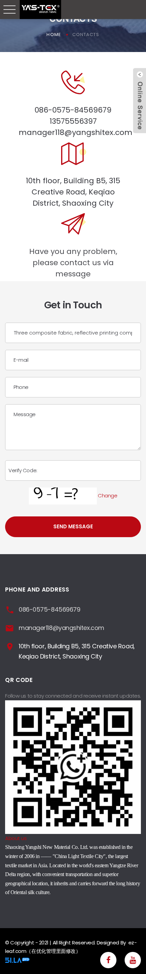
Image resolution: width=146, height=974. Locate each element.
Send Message (73, 526)
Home (54, 34)
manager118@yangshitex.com (75, 132)
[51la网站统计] (17, 959)
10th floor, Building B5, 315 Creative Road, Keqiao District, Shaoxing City (73, 191)
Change (107, 495)
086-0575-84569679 (73, 110)
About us (15, 838)
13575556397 (73, 121)
